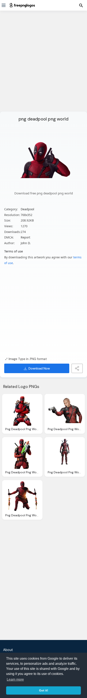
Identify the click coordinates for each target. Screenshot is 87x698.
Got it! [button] (43, 690)
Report (25, 237)
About (8, 649)
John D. (26, 243)
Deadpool (27, 209)
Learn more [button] (15, 679)
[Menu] (3, 5)
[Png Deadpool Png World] (22, 410)
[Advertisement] (43, 63)
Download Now (39, 368)
